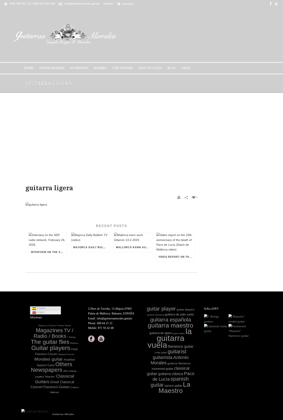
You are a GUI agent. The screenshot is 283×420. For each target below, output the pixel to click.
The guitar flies (50, 342)
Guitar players (50, 347)
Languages (127, 3)
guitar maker (179, 333)
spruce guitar (173, 385)
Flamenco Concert (47, 325)
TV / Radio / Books (53, 333)
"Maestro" (50, 376)
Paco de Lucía (150, 68)
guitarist (177, 351)
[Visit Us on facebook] (91, 339)
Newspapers (46, 370)
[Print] (178, 197)
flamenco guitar (181, 346)
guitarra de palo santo (179, 314)
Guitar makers (51, 68)
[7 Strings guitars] (225, 319)
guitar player (161, 309)
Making (100, 68)
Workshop (79, 68)
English (40, 312)
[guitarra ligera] (111, 141)
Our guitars (122, 68)
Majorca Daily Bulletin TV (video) (91, 247)
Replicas (74, 343)
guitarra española (170, 320)
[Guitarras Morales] (66, 34)
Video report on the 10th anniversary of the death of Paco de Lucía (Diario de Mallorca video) (176, 256)
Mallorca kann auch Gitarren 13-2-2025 (134, 247)
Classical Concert (66, 354)
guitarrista (162, 357)
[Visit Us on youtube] (101, 339)
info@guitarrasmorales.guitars (82, 3)
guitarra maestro (170, 325)
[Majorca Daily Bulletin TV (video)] (90, 237)
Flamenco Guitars (57, 387)
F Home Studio (64, 325)
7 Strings (71, 337)
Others (63, 364)
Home (29, 68)
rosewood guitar (162, 368)
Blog (172, 68)
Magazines (49, 330)
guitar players (186, 309)
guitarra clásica (170, 374)
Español (40, 308)
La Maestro (174, 387)
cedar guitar (161, 352)
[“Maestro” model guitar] (249, 319)
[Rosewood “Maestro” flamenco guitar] (249, 331)
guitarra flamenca (178, 363)
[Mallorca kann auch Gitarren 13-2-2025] (133, 237)
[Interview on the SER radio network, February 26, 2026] (48, 240)
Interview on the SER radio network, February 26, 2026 (49, 252)
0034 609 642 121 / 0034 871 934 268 (32, 3)
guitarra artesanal (155, 315)
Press (186, 68)
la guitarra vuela (170, 338)
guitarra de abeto (160, 333)
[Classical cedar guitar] (225, 329)
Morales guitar (48, 359)
